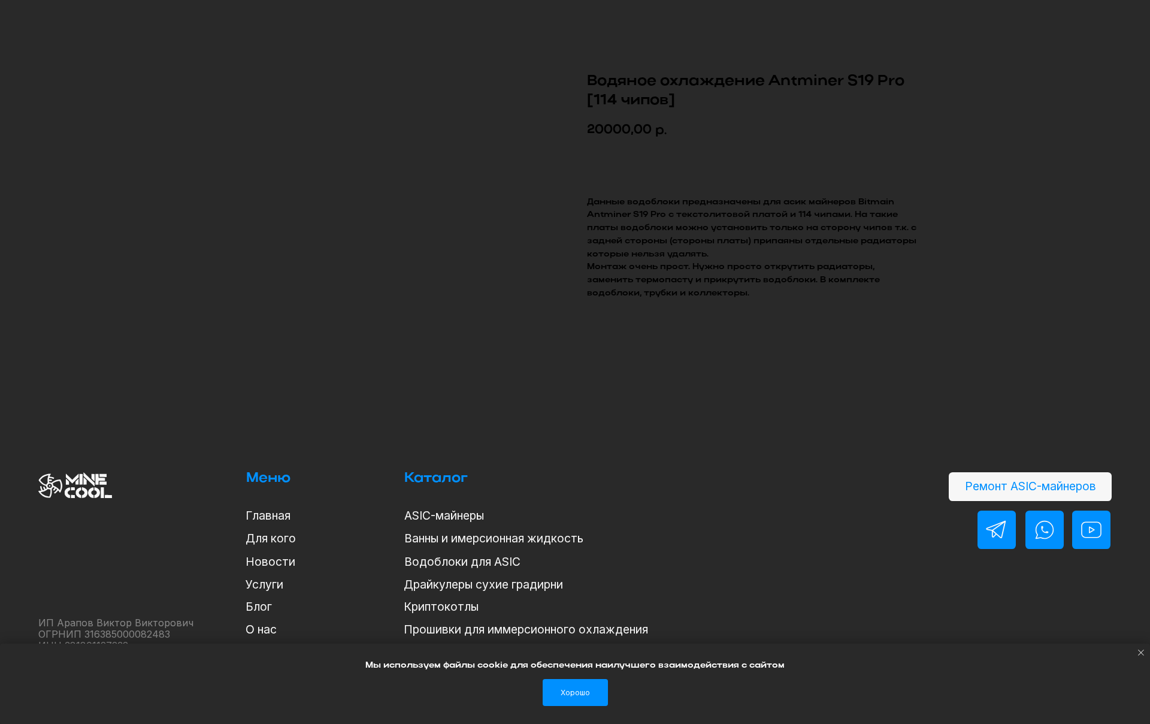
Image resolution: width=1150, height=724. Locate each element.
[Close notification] (1141, 653)
